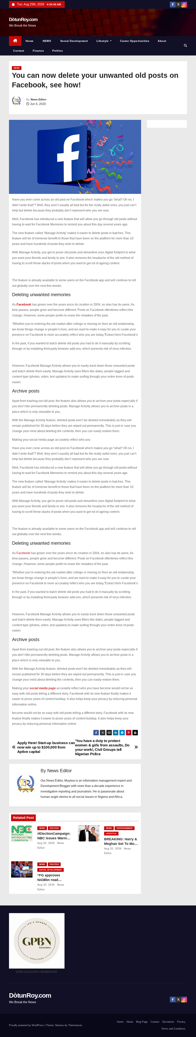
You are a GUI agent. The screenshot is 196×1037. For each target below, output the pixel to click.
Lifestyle (102, 40)
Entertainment (125, 828)
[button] (185, 45)
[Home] (15, 41)
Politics (57, 50)
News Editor (38, 99)
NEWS (46, 40)
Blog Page (142, 1021)
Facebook (23, 553)
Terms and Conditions (173, 1028)
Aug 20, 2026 (46, 842)
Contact (18, 50)
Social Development (73, 40)
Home (29, 40)
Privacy (181, 1021)
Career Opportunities (134, 40)
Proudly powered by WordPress (27, 1025)
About (162, 40)
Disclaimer (168, 1021)
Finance (38, 50)
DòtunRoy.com (23, 19)
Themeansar (75, 1025)
